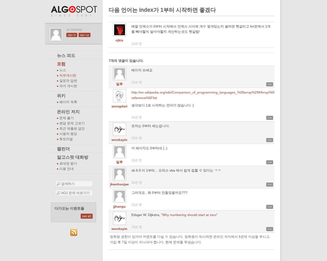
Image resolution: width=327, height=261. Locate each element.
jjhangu (119, 206)
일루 (119, 84)
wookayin (119, 140)
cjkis (119, 40)
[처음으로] (74, 9)
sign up (84, 35)
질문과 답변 (68, 81)
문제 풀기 (66, 118)
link (270, 84)
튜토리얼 (66, 139)
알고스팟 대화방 (72, 157)
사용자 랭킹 (68, 134)
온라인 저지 (68, 111)
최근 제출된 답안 (72, 128)
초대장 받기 (68, 163)
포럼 (61, 63)
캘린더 (63, 148)
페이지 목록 (68, 102)
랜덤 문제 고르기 (72, 123)
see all (86, 216)
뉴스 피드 (66, 55)
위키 (61, 95)
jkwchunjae (119, 184)
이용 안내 (66, 169)
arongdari (119, 106)
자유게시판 (67, 75)
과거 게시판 (68, 86)
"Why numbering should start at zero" (189, 215)
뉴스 (62, 70)
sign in (72, 35)
